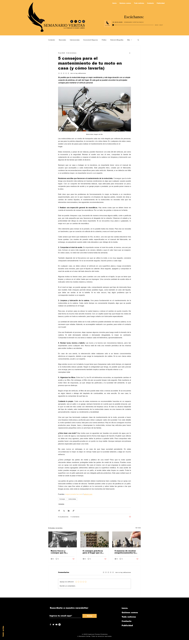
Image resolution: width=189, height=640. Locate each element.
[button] (138, 40)
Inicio (125, 608)
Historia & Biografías (116, 40)
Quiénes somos (130, 612)
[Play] (113, 25)
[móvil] (62, 539)
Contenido (51, 40)
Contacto (126, 621)
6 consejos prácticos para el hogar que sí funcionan (93, 552)
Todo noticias (129, 617)
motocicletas (72, 499)
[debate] (126, 539)
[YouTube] (79, 21)
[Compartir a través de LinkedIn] (69, 511)
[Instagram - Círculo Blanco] (59, 624)
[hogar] (94, 539)
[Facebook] (71, 21)
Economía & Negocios (90, 40)
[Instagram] (83, 21)
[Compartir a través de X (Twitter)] (64, 511)
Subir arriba (3, 631)
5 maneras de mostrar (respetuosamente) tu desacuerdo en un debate (125, 552)
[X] (75, 21)
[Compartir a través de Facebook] (59, 511)
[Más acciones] (130, 53)
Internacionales (75, 40)
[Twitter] (53, 624)
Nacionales (62, 40)
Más (128, 40)
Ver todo (138, 528)
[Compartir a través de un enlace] (73, 511)
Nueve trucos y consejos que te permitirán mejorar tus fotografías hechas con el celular (62, 552)
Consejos (62, 499)
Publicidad (127, 625)
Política (104, 40)
